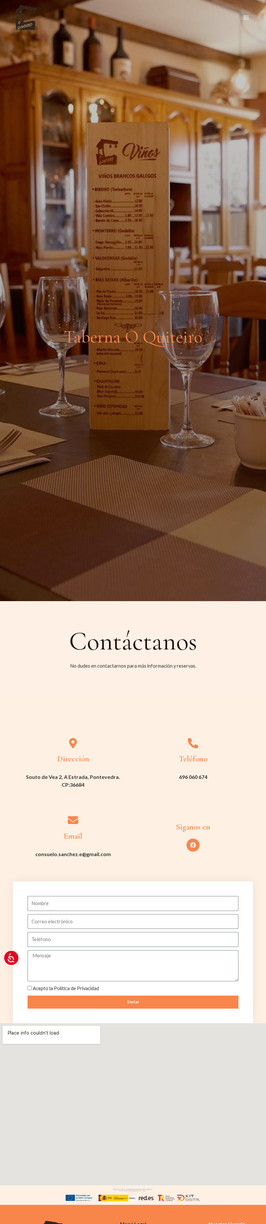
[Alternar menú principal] (246, 18)
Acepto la (66, 988)
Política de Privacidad (76, 988)
